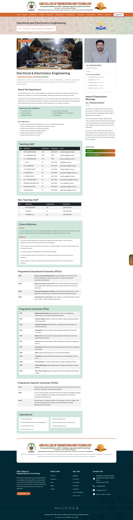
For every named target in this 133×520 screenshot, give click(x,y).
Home (18, 14)
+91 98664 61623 (100, 486)
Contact (107, 14)
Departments (59, 14)
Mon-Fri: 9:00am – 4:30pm (103, 494)
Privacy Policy (76, 495)
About (24, 14)
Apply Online (22, 493)
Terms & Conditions (78, 492)
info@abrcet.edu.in (101, 490)
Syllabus (89, 151)
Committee (80, 14)
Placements (50, 14)
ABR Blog (75, 475)
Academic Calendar (93, 155)
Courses (41, 14)
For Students (76, 482)
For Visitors (76, 485)
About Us (52, 475)
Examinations (70, 14)
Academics (32, 14)
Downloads (76, 489)
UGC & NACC (91, 14)
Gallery (52, 485)
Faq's (51, 482)
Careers (52, 489)
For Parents (76, 479)
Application (118, 14)
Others (100, 14)
